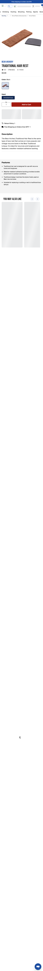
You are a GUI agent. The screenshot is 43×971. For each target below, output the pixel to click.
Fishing (29, 12)
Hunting (13, 12)
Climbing (5, 12)
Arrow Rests (32, 15)
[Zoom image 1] (21, 38)
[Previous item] (32, 199)
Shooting (21, 12)
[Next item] (37, 199)
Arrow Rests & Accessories (19, 15)
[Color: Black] (5, 85)
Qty (6, 102)
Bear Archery (7, 61)
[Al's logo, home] (4, 6)
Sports (35, 12)
